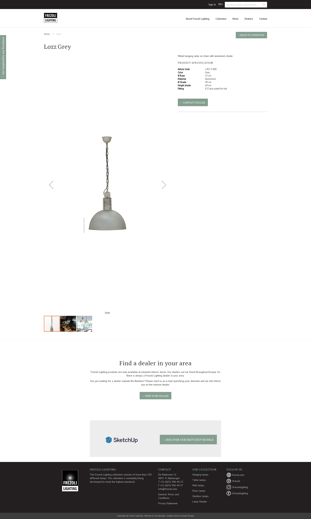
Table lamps (199, 480)
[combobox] (246, 5)
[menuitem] (198, 19)
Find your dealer (157, 396)
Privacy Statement (167, 503)
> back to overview (251, 35)
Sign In (212, 4)
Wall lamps (198, 485)
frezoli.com (238, 475)
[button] (220, 4)
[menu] (226, 19)
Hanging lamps (200, 474)
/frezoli (236, 481)
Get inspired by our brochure (3, 56)
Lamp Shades (199, 501)
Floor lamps (198, 490)
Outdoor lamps (200, 496)
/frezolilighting (240, 487)
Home (47, 34)
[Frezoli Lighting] (59, 18)
